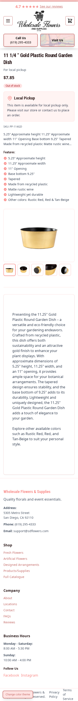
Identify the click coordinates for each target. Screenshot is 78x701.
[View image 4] (51, 270)
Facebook (11, 675)
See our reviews (51, 6)
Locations (10, 604)
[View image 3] (37, 270)
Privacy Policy (54, 694)
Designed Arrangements (21, 565)
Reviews (9, 622)
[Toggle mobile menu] (8, 20)
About (7, 598)
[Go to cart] (70, 20)
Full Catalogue (13, 577)
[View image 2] (23, 270)
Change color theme (18, 694)
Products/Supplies (16, 571)
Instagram (29, 675)
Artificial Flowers (15, 559)
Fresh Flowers (13, 553)
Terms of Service (68, 694)
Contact (9, 610)
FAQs (7, 616)
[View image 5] (65, 270)
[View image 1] (9, 270)
